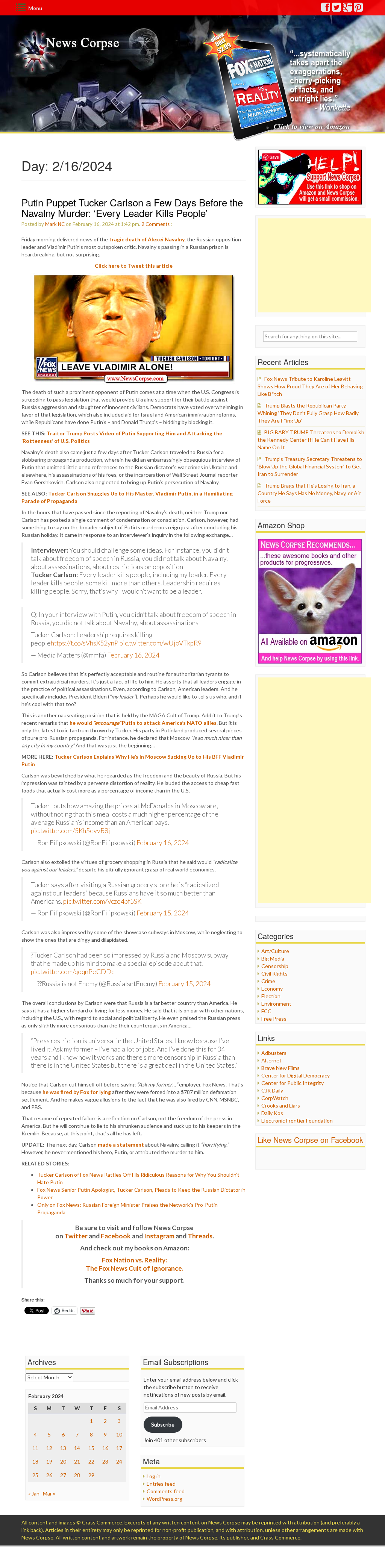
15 (91, 1448)
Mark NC (55, 224)
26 (49, 1475)
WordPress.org (164, 1498)
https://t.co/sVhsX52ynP (84, 643)
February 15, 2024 (162, 913)
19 (49, 1461)
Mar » (49, 1493)
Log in (154, 1476)
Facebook (116, 1236)
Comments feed (166, 1491)
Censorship (274, 966)
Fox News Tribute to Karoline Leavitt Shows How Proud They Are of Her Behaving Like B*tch (310, 386)
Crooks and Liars (280, 1105)
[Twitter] (337, 9)
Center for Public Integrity (292, 1083)
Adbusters (273, 1053)
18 (35, 1461)
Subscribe (162, 1424)
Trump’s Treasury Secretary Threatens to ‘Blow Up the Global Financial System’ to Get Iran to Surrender (310, 466)
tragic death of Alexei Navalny (147, 239)
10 (119, 1434)
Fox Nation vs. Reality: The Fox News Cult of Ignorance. (134, 1264)
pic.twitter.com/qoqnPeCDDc (72, 972)
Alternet (271, 1060)
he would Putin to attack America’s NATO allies (143, 723)
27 (63, 1475)
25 (35, 1475)
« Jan (33, 1493)
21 (77, 1461)
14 (77, 1448)
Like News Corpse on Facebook (310, 1139)
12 (49, 1448)
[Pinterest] (359, 9)
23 (105, 1461)
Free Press (273, 1018)
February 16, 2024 (133, 655)
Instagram (159, 1236)
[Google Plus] (348, 9)
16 (105, 1448)
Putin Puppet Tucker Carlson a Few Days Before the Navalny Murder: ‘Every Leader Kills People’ (132, 207)
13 (63, 1448)
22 (91, 1461)
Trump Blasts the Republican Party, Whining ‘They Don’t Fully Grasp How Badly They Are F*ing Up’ (308, 413)
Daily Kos (272, 1113)
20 (63, 1461)
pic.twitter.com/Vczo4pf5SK (102, 901)
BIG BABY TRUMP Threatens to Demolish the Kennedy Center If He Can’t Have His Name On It (311, 439)
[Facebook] (326, 9)
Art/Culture (275, 951)
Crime (268, 981)
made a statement (121, 1144)
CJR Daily (272, 1090)
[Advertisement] (314, 265)
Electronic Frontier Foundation (297, 1120)
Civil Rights (274, 973)
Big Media (272, 958)
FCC (266, 1011)
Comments (158, 224)
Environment (276, 1003)
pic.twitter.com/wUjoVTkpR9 (161, 643)
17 (119, 1448)
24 (119, 1461)
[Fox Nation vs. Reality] (278, 84)
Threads (200, 1236)
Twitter (76, 1236)
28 (77, 1475)
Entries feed (161, 1483)
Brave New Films (280, 1068)
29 (91, 1475)
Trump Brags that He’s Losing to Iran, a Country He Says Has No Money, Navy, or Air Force (309, 493)
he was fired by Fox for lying (76, 1092)
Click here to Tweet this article (134, 265)
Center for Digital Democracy (295, 1075)
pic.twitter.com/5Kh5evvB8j (70, 831)
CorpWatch (274, 1098)
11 (35, 1448)
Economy (272, 988)
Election (270, 996)
